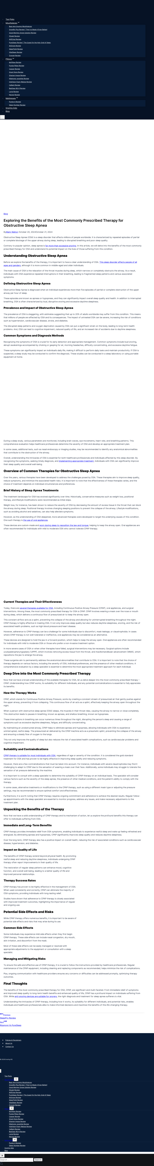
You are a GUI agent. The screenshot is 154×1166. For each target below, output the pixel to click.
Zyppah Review (15, 55)
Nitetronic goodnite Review (19, 78)
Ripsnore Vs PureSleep (10, 1023)
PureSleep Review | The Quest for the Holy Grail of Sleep (30, 43)
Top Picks (10, 19)
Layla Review (14, 92)
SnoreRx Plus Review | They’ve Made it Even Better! (28, 29)
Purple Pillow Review (16, 66)
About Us (8, 1043)
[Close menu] (0, 1071)
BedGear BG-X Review (17, 88)
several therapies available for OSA (36, 608)
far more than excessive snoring (60, 246)
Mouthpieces (9, 1080)
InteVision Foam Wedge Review (20, 82)
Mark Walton (12, 232)
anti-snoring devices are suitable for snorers (36, 996)
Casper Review (14, 69)
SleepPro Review (8, 1016)
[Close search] (2, 1156)
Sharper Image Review (17, 75)
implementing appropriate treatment (76, 461)
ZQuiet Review (14, 36)
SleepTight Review (16, 49)
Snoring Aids (11, 108)
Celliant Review (14, 85)
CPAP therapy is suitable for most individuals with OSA (29, 755)
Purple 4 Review (15, 102)
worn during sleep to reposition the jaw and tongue (63, 525)
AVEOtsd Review (15, 39)
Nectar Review (14, 95)
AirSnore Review (15, 46)
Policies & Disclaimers (13, 1040)
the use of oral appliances (35, 520)
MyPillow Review (15, 62)
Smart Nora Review (16, 72)
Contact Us (9, 1046)
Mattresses (9, 1140)
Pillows (7, 1109)
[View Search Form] (2, 117)
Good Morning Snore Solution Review (22, 33)
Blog (8, 111)
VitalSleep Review (15, 52)
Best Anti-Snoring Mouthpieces (20, 26)
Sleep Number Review (17, 105)
